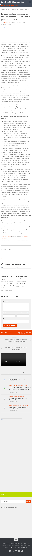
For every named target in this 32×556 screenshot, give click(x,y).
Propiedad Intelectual (8, 9)
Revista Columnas (23, 9)
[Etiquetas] (23, 373)
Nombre (5, 313)
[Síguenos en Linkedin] (25, 333)
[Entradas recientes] (8, 373)
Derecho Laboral (14, 405)
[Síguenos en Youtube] (27, 333)
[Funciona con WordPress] (11, 547)
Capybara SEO (26, 545)
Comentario (6, 301)
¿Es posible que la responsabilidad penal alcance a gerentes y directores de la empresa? (20, 389)
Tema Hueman (24, 547)
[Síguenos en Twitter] (30, 333)
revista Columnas (13, 240)
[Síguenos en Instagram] (22, 333)
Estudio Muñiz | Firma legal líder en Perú (12, 2)
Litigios (11, 396)
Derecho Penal (13, 385)
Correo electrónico (22, 313)
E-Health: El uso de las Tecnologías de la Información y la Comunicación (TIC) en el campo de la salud (22, 279)
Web (4, 318)
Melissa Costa (7, 236)
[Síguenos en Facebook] (19, 333)
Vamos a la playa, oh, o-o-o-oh (17, 379)
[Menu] (30, 2)
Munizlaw (7, 22)
